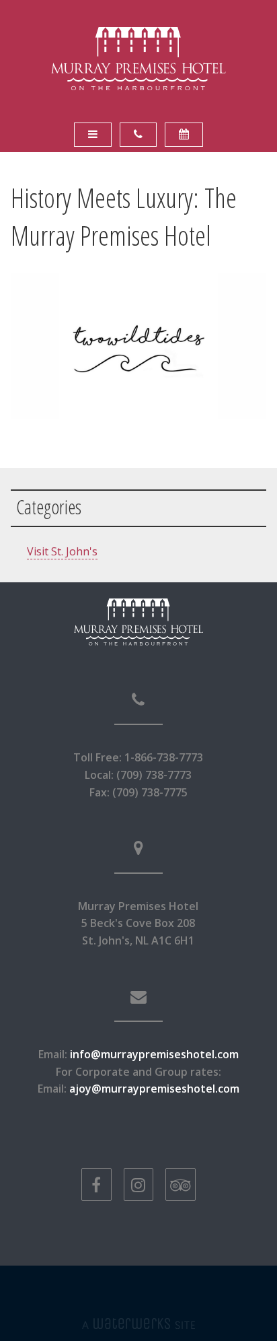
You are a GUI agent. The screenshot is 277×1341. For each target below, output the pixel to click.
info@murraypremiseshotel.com (154, 1054)
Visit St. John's (62, 551)
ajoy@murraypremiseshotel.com (154, 1088)
